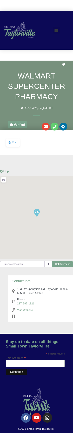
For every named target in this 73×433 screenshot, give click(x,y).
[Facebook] (26, 418)
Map (6, 171)
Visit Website (25, 309)
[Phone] (54, 127)
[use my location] (48, 264)
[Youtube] (36, 418)
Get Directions (62, 264)
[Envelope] (46, 127)
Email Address (16, 357)
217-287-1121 (25, 303)
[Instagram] (47, 418)
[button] (56, 30)
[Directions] (63, 127)
